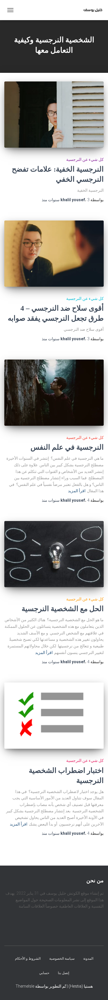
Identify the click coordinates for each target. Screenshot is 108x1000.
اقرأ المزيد (77, 490)
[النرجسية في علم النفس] (54, 393)
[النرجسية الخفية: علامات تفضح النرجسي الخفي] (54, 114)
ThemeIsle (25, 986)
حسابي (44, 973)
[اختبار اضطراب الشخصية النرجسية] (54, 715)
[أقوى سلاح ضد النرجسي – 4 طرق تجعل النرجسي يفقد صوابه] (54, 253)
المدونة (88, 959)
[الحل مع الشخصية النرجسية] (54, 554)
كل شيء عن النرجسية (85, 159)
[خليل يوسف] (91, 10)
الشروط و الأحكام (28, 959)
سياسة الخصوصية (62, 959)
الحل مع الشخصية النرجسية (63, 609)
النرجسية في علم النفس (67, 447)
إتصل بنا (63, 973)
